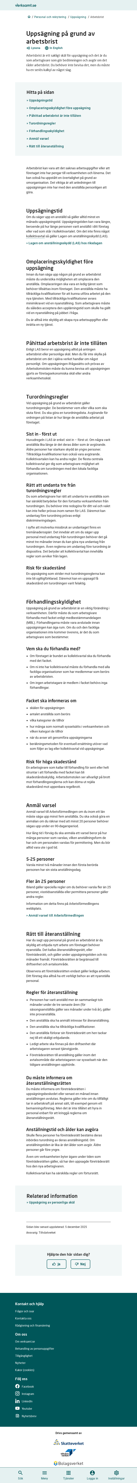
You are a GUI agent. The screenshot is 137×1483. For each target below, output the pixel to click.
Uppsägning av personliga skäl (52, 1202)
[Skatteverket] (69, 1442)
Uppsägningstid (39, 100)
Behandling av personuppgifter (34, 1348)
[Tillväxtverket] (68, 1453)
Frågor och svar (24, 1311)
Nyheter (20, 1362)
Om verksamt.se (25, 1341)
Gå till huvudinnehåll (86, 4)
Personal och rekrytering (50, 17)
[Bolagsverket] (68, 1463)
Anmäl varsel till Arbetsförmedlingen (56, 915)
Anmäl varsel (38, 138)
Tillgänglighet (23, 1355)
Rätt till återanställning (45, 146)
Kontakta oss (23, 1318)
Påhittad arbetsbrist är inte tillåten (54, 115)
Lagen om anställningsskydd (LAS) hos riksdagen (65, 243)
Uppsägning (78, 17)
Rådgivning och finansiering (32, 1325)
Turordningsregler (41, 123)
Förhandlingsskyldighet (45, 131)
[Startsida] (29, 17)
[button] (33, 48)
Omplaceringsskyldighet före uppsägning (58, 108)
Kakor (24, 1370)
